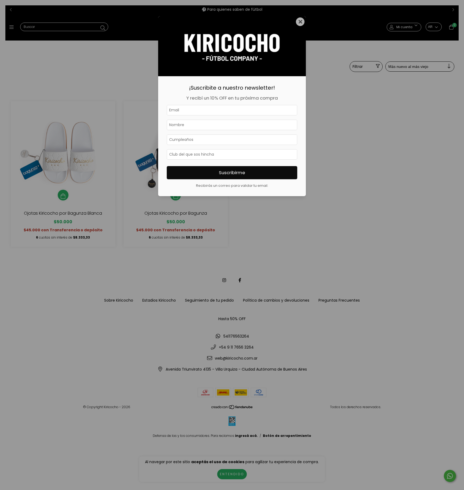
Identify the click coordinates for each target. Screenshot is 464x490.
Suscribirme (232, 172)
